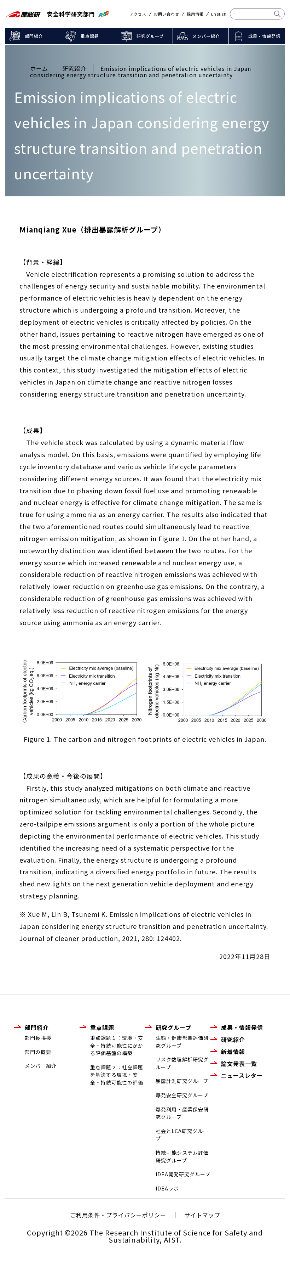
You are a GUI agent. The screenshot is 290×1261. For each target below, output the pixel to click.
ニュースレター (242, 1075)
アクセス (138, 14)
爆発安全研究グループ (182, 1095)
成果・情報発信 (264, 36)
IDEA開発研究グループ (183, 1174)
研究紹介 (233, 1039)
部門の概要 (38, 1051)
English (219, 14)
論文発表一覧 (239, 1063)
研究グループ (150, 36)
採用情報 (195, 14)
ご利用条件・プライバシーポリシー (118, 1215)
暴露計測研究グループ (182, 1081)
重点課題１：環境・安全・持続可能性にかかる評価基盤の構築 (116, 1045)
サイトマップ (202, 1215)
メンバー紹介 (206, 36)
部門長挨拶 (38, 1037)
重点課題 (90, 36)
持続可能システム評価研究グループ (182, 1156)
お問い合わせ (166, 14)
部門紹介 (34, 36)
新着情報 (233, 1051)
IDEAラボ (167, 1188)
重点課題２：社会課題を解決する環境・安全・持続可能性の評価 (116, 1075)
